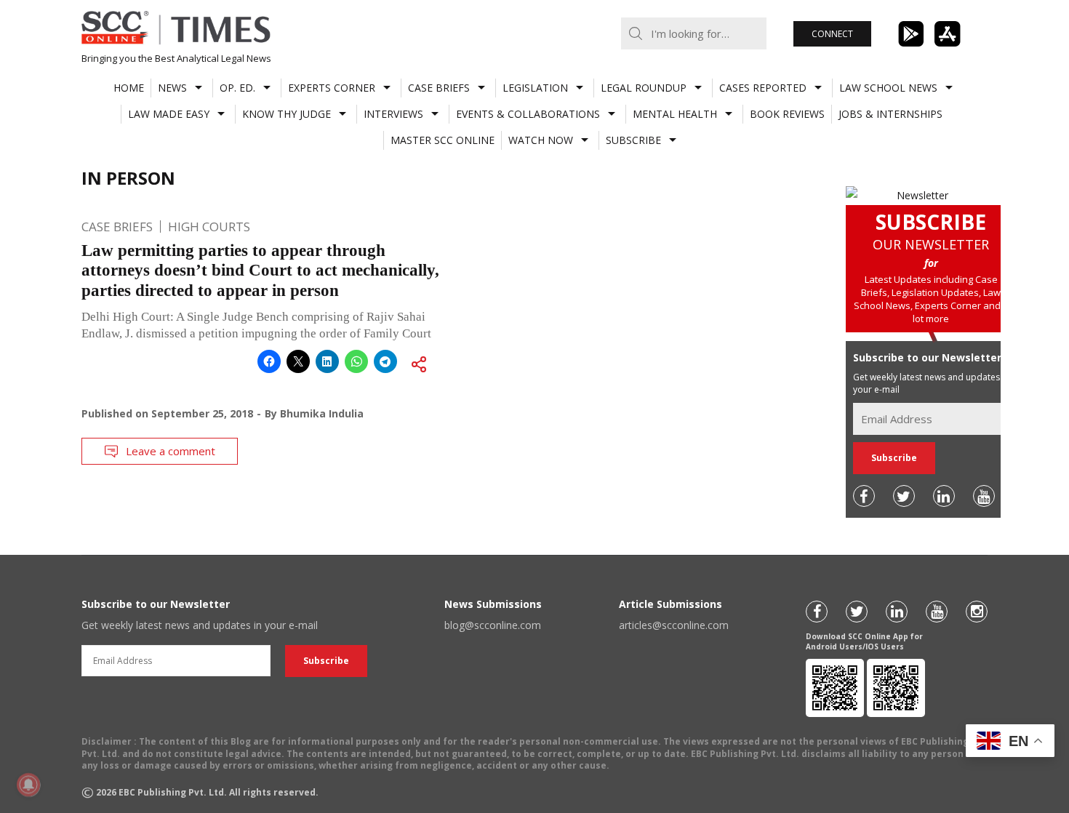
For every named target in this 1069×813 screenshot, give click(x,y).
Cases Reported (762, 88)
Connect (832, 34)
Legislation (535, 88)
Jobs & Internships (890, 114)
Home (128, 88)
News (172, 88)
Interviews (393, 114)
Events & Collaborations (528, 114)
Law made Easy (168, 114)
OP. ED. (237, 88)
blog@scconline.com (492, 625)
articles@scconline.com (674, 625)
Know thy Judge (286, 114)
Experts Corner (331, 88)
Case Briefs (439, 88)
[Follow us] (864, 496)
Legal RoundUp (643, 88)
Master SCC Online (443, 140)
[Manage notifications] (28, 784)
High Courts (209, 226)
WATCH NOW (540, 140)
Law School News (888, 88)
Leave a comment (170, 451)
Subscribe (633, 140)
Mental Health (675, 114)
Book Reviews (787, 114)
